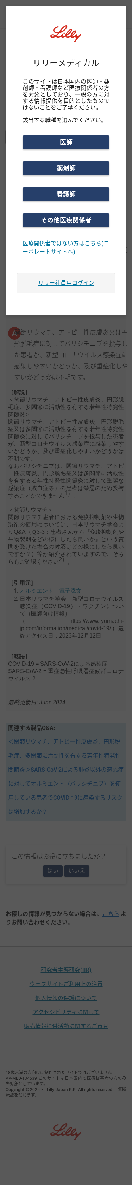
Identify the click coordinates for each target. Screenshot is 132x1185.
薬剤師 (66, 168)
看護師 (66, 194)
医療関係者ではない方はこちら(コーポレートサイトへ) (66, 247)
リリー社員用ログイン (66, 283)
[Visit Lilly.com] (66, 38)
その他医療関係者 (66, 220)
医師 (66, 142)
